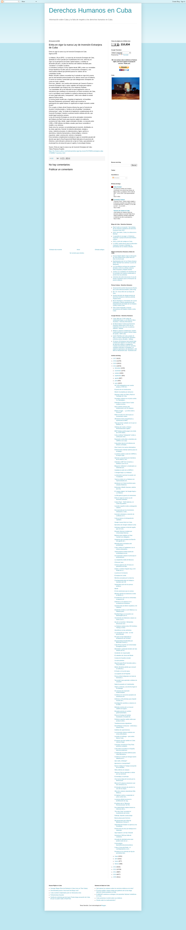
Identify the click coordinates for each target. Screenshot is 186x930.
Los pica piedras (119, 660)
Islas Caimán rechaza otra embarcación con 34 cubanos (124, 407)
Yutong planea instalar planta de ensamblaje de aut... (124, 552)
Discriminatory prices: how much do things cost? (64, 890)
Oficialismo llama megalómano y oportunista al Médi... (124, 419)
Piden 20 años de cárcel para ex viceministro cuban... (124, 415)
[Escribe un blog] (63, 158)
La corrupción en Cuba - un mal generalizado (124, 633)
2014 (115, 366)
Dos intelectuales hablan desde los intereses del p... (125, 808)
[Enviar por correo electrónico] (61, 158)
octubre (117, 373)
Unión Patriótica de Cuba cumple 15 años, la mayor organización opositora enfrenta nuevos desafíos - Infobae (124, 337)
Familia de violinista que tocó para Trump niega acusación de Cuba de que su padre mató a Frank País (70, 897)
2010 (115, 874)
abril (116, 859)
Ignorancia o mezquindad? (122, 763)
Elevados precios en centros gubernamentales (123, 711)
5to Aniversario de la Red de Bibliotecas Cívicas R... (123, 821)
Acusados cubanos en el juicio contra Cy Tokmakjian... (125, 399)
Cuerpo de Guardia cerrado (123, 658)
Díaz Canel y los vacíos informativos (125, 447)
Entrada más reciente (55, 249)
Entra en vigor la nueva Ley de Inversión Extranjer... (123, 498)
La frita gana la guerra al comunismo (125, 495)
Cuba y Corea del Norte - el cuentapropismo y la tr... (123, 848)
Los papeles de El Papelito (122, 673)
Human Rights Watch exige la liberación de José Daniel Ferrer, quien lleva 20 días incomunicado (124, 257)
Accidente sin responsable (122, 653)
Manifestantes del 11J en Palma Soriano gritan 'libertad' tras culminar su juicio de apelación (124, 262)
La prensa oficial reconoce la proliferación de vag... (123, 800)
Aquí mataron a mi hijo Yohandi (124, 833)
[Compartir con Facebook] (67, 158)
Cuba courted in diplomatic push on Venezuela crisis (65, 893)
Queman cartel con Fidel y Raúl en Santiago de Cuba (125, 395)
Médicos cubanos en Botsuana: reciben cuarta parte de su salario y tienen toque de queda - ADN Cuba (124, 332)
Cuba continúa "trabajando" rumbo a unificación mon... (125, 435)
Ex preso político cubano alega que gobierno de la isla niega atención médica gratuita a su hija (114, 891)
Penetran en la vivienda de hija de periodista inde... (125, 852)
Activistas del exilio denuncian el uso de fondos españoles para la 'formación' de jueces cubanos (124, 278)
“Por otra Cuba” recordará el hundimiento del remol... (123, 812)
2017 (115, 358)
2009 (115, 877)
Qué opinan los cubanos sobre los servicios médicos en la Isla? (114, 888)
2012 (115, 869)
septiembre (118, 375)
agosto (117, 378)
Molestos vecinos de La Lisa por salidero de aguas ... (124, 707)
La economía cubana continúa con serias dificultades (125, 733)
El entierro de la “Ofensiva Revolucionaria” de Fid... (122, 804)
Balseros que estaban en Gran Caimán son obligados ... (123, 536)
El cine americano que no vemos (124, 591)
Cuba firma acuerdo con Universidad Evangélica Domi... (125, 645)
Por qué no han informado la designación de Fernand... (123, 637)
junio (116, 383)
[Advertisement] (88, 32)
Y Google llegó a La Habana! (123, 472)
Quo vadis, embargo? (121, 761)
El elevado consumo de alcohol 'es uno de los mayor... (125, 787)
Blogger (103, 905)
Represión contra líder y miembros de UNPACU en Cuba (125, 439)
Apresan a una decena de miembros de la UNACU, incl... (125, 458)
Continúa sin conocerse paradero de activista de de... (125, 695)
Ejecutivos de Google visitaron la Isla (125, 525)
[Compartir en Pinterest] (69, 158)
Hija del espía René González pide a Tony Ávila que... (125, 663)
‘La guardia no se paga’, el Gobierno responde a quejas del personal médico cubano (124, 237)
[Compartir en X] (65, 158)
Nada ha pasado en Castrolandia (124, 684)
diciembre (118, 368)
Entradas (116, 178)
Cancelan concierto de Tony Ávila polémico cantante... (124, 745)
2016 (115, 361)
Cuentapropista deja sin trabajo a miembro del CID (124, 581)
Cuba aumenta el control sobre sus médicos (109, 898)
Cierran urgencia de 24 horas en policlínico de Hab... (124, 565)
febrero (117, 864)
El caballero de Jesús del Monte (124, 655)
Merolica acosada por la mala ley (124, 578)
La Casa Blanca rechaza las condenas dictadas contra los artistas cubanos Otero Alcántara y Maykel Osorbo (124, 268)
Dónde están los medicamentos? (106, 900)
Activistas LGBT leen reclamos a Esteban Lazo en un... (124, 462)
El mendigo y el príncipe (122, 776)
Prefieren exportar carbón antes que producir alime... (125, 720)
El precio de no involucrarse (123, 389)
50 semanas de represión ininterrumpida (122, 691)
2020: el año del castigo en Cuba (122, 241)
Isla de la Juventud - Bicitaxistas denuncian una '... (124, 622)
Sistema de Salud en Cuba (122, 210)
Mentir (116, 588)
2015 (115, 363)
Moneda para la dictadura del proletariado (123, 544)
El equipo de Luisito (120, 575)
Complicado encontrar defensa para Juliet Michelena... (125, 753)
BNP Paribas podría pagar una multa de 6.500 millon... (125, 431)
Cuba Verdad (117, 187)
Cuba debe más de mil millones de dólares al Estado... (125, 443)
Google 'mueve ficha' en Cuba (123, 522)
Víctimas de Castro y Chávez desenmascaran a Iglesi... (123, 427)
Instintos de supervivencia (122, 730)
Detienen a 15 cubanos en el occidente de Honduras (123, 602)
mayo (116, 856)
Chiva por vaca (119, 562)
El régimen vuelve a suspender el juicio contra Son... (124, 796)
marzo (117, 861)
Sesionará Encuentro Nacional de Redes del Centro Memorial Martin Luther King (125, 288)
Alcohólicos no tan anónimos (123, 630)
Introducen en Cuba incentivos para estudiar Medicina (125, 483)
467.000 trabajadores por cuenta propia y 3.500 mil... (124, 386)
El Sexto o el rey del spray (122, 671)
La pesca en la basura (121, 573)
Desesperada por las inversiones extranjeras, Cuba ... (124, 510)
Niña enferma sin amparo (122, 770)
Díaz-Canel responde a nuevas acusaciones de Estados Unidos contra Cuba (124, 309)
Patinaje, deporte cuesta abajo (123, 815)
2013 (115, 867)
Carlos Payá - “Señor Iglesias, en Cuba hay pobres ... (124, 502)
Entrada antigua (99, 249)
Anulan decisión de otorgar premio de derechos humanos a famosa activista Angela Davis (124, 297)
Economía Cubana (119, 199)
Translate (125, 55)
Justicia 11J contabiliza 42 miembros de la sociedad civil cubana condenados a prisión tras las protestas (124, 273)
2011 (115, 872)
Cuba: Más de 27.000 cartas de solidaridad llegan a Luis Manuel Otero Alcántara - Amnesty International (124, 320)
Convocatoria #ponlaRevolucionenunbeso (124, 844)
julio (116, 380)
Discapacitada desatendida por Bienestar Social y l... (124, 641)
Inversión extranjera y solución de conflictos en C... (124, 514)
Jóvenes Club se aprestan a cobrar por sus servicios (125, 773)
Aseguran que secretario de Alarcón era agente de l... (125, 540)
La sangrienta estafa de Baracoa (124, 560)
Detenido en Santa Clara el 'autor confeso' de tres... (124, 403)
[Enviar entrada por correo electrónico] (57, 158)
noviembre (118, 370)
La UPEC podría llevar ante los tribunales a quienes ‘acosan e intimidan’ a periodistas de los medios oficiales (125, 245)
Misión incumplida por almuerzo (124, 392)
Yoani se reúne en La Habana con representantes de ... (125, 479)
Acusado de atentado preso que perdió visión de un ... (124, 840)
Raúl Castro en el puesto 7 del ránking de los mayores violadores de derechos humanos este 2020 (124, 228)
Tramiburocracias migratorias (123, 723)
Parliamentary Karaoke (57, 895)
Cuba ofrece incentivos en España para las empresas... (125, 749)
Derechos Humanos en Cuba (90, 10)
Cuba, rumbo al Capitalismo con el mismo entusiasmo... (125, 548)
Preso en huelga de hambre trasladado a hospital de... (123, 715)
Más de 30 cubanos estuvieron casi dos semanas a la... (125, 783)
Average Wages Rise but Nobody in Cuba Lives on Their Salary (69, 888)
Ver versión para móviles (77, 253)
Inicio (78, 249)
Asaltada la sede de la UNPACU (124, 470)
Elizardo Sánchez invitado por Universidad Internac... (123, 532)
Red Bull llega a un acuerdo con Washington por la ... (124, 614)
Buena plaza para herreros (122, 818)
